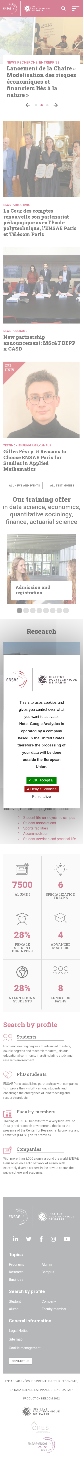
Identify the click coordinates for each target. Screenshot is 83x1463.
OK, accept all (43, 780)
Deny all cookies (42, 789)
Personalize (41, 796)
